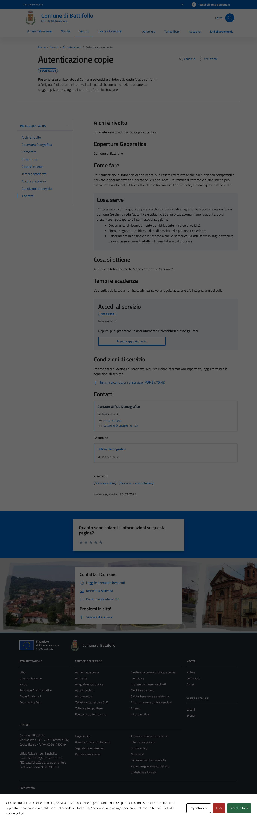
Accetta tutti (239, 808)
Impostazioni (199, 808)
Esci (219, 808)
